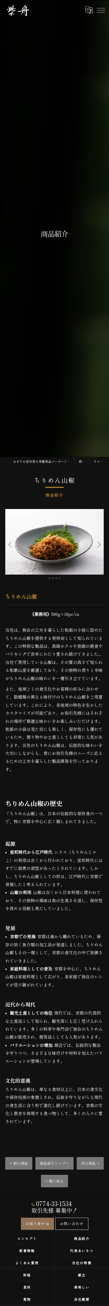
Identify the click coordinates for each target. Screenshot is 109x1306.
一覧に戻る (54, 1181)
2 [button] (53, 578)
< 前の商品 (19, 1163)
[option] (54, 542)
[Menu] (101, 10)
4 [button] (60, 578)
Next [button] (98, 544)
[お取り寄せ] (77, 10)
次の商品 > (90, 1163)
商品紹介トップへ (54, 1163)
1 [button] (49, 578)
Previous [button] (11, 544)
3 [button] (56, 578)
